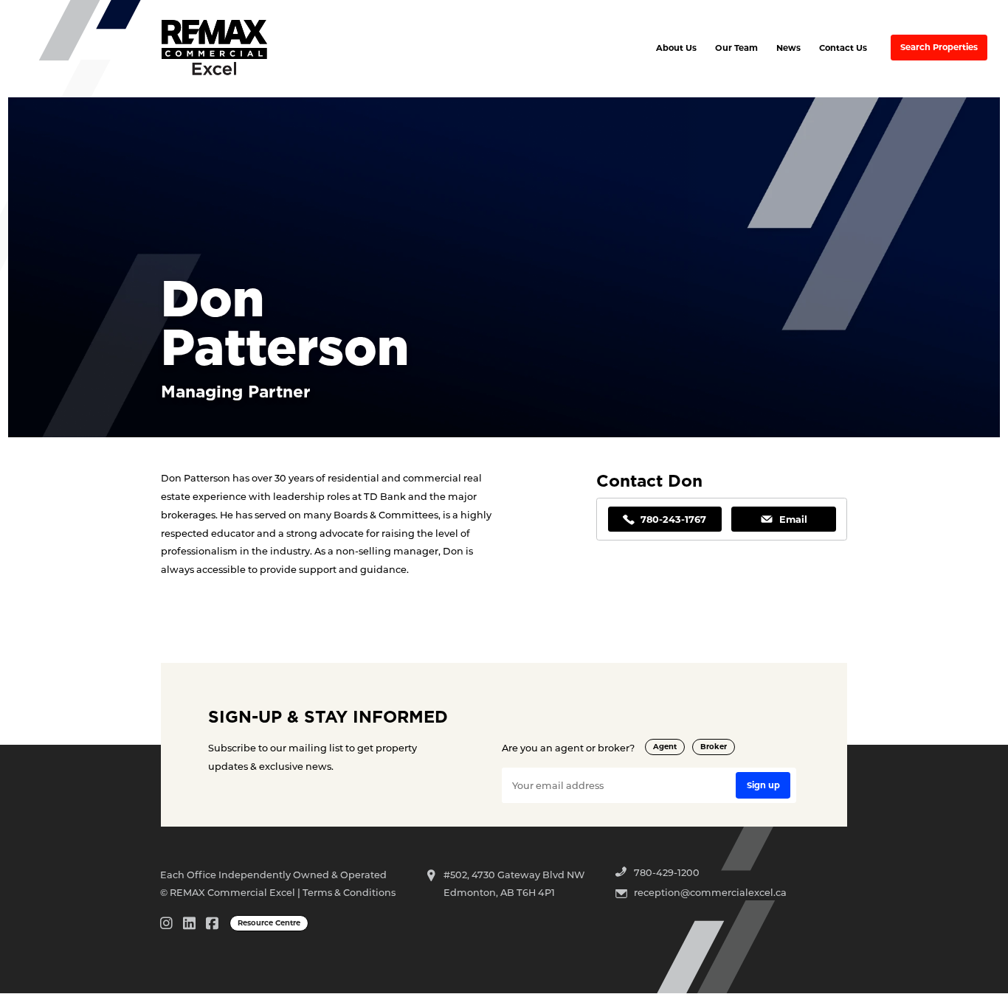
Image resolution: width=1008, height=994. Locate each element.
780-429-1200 (667, 872)
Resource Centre (269, 922)
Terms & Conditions (349, 892)
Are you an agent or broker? (568, 748)
